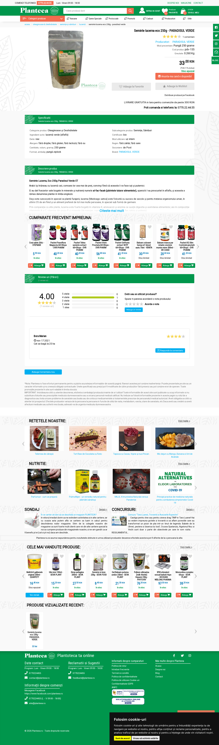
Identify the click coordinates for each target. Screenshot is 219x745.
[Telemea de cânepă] (45, 439)
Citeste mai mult (112, 211)
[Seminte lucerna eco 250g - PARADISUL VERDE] (66, 59)
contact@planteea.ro (39, 678)
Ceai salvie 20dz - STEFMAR (36, 243)
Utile (190, 18)
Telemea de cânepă (44, 454)
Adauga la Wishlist (176, 86)
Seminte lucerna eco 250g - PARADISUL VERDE (34, 636)
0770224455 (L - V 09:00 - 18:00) (44, 698)
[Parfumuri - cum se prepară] (45, 482)
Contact (159, 676)
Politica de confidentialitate (124, 676)
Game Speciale (95, 18)
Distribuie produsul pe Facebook (179, 95)
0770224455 (34, 673)
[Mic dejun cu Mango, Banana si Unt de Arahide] (175, 439)
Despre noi (160, 669)
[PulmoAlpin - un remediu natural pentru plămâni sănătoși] (88, 482)
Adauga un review (133, 310)
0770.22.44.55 (186, 107)
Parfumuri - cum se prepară (44, 497)
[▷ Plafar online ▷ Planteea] (37, 10)
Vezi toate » (184, 420)
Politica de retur (119, 666)
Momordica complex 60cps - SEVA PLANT (184, 574)
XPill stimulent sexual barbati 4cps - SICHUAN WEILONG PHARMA (163, 576)
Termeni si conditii (120, 673)
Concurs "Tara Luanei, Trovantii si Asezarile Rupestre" (153, 515)
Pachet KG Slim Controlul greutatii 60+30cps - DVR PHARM (187, 246)
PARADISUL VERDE (129, 151)
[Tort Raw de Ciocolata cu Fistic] (88, 439)
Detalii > (103, 509)
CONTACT (198, 3)
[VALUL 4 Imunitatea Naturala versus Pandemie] (132, 482)
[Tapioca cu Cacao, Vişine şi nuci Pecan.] (132, 439)
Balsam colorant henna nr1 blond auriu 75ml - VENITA (144, 245)
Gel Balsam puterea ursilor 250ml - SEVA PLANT (120, 574)
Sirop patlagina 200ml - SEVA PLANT (77, 574)
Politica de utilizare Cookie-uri (125, 680)
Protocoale (113, 18)
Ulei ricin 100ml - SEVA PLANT (56, 573)
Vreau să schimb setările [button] (145, 738)
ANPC (114, 687)
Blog (157, 673)
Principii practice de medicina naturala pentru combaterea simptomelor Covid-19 (175, 500)
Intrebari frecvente (120, 669)
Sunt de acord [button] (122, 738)
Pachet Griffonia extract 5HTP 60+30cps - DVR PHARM (122, 246)
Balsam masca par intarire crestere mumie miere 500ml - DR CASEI (165, 246)
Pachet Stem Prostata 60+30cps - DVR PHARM (101, 245)
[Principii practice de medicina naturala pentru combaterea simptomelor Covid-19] (175, 482)
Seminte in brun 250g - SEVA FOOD (99, 573)
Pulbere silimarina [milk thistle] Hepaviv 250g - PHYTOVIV (141, 576)
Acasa (158, 666)
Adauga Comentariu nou (43, 372)
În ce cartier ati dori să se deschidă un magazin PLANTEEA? (69, 515)
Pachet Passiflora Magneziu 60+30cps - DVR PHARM (58, 245)
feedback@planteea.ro (83, 678)
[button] (25, 245)
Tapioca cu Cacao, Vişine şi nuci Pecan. (131, 454)
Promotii (131, 18)
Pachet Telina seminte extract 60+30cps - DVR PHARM (79, 246)
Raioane (73, 18)
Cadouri (149, 18)
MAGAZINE (186, 3)
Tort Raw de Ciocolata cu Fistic (87, 454)
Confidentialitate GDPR (122, 684)
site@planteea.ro (37, 703)
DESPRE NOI (173, 3)
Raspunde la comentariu (170, 350)
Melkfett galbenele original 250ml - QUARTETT (35, 574)
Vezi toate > (186, 547)
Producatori (170, 18)
